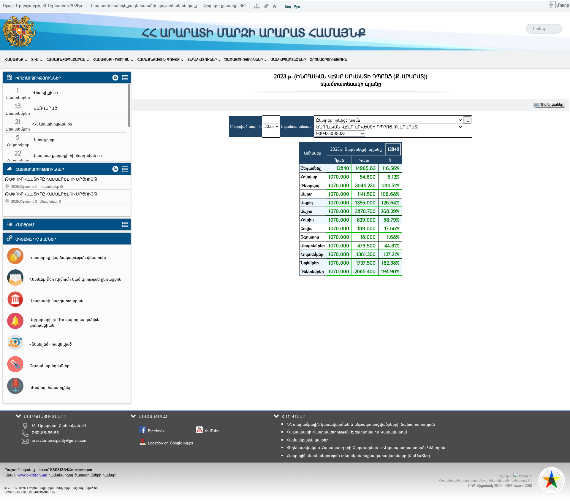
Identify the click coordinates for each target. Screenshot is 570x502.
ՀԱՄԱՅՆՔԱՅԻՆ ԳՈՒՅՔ (158, 59)
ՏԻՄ (35, 59)
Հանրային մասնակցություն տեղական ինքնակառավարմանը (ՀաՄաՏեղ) (358, 455)
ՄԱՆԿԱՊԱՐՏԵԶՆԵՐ (288, 59)
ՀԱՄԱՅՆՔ (14, 59)
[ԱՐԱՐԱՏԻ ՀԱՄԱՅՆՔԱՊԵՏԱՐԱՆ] (19, 47)
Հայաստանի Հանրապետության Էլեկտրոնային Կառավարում (346, 432)
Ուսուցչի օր (43, 139)
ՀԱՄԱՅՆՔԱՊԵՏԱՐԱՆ (65, 59)
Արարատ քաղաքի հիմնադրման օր (67, 155)
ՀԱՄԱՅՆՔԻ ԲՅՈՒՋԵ (111, 59)
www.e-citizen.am (32, 475)
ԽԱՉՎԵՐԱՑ (44, 108)
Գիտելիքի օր (45, 92)
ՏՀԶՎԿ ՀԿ (525, 476)
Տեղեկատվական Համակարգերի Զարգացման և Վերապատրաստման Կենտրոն (365, 447)
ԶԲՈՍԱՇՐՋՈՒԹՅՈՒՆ (328, 59)
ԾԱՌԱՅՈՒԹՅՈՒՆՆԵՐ (243, 59)
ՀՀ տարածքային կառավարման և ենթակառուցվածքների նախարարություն (360, 424)
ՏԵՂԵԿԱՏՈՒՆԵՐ (202, 59)
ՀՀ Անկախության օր (52, 124)
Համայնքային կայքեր (307, 440)
